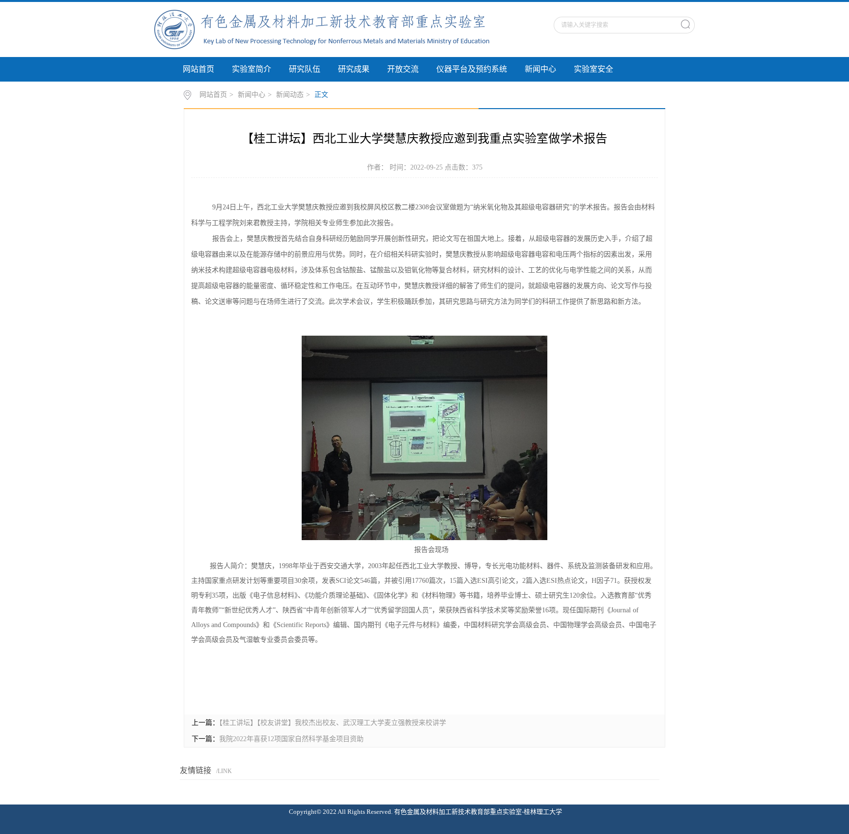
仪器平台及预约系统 (471, 69)
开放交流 (403, 69)
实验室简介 (251, 69)
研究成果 (353, 69)
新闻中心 (540, 69)
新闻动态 (290, 94)
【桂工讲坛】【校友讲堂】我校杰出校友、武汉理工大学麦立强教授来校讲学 (332, 722)
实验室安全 (593, 69)
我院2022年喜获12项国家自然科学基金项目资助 (291, 739)
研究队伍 (304, 69)
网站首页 (198, 69)
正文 (321, 94)
